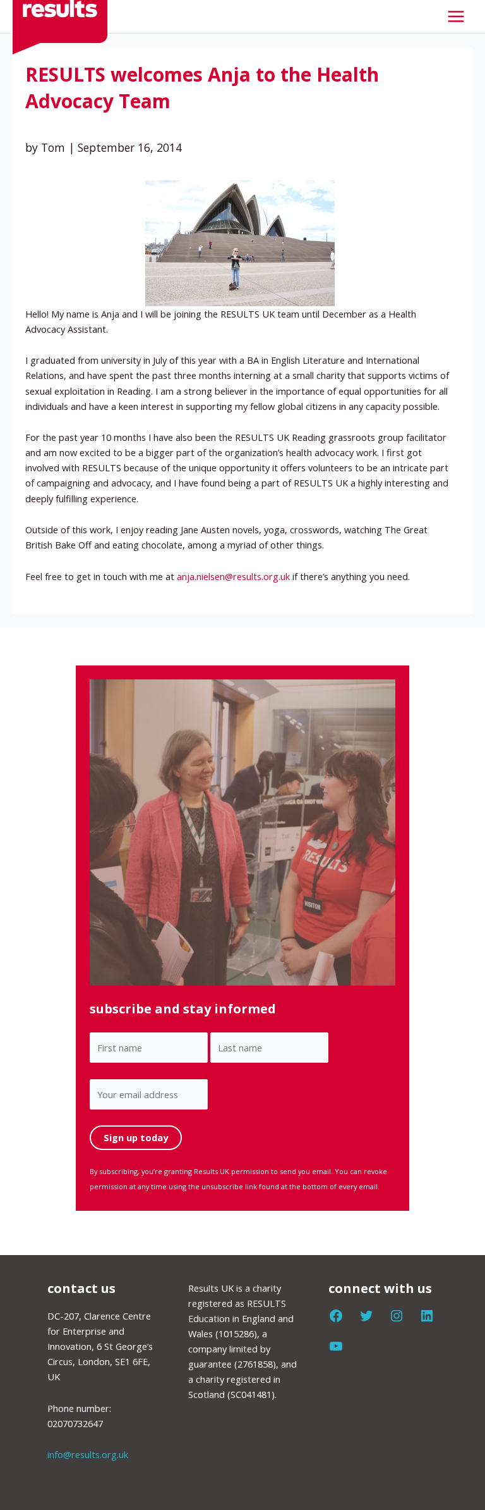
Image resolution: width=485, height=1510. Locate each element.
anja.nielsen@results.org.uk (233, 576)
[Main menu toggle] (456, 16)
